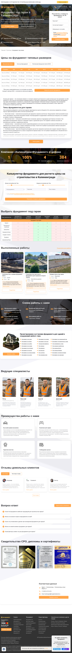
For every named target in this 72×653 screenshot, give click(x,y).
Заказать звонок (53, 597)
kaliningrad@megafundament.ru (52, 594)
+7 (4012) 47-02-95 (62, 6)
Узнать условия (62, 2)
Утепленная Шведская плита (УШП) (41, 64)
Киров (65, 621)
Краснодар (60, 624)
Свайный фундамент (31, 623)
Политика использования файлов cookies (10, 638)
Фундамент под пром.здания (28, 352)
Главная (3, 50)
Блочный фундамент (22, 64)
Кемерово (61, 621)
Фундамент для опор (43, 341)
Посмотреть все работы (64, 248)
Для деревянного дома (57, 343)
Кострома (62, 622)
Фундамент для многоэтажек (59, 352)
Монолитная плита (8, 64)
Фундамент (29, 617)
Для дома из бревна (57, 350)
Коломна (53, 622)
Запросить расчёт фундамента (52, 90)
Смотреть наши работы (27, 26)
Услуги (16, 617)
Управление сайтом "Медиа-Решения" (10, 643)
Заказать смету (11, 354)
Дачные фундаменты (44, 343)
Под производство (43, 354)
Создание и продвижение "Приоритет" (10, 641)
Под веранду (42, 348)
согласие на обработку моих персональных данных (60, 33)
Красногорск (54, 624)
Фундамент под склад (27, 354)
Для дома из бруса (56, 348)
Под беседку (41, 350)
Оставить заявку (9, 26)
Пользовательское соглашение (8, 640)
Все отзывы (5, 473)
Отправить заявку (60, 39)
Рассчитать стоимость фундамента (36, 199)
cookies (46, 648)
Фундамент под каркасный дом (59, 339)
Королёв (58, 622)
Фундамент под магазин (58, 354)
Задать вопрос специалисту (62, 505)
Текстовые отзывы (16, 473)
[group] (9, 558)
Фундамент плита (30, 628)
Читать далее (36, 141)
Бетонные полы (17, 629)
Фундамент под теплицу (27, 348)
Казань (52, 621)
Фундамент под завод (44, 339)
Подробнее (12, 290)
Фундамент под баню (27, 341)
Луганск (60, 626)
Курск (52, 626)
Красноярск (66, 624)
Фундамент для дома (27, 339)
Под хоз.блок (42, 352)
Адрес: (53, 587)
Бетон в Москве (42, 629)
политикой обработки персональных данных (59, 35)
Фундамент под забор (27, 343)
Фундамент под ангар (27, 350)
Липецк (56, 626)
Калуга (56, 621)
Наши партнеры (43, 617)
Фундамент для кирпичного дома (60, 341)
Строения (8, 50)
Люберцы (65, 626)
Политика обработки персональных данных (11, 637)
